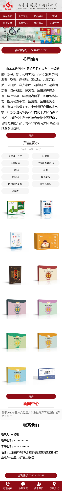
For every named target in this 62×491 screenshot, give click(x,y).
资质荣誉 (7, 23)
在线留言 (38, 23)
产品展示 (38, 16)
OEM (54, 16)
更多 (31, 135)
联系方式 (54, 23)
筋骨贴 (15, 177)
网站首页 (7, 16)
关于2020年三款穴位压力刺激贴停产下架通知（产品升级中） (31, 414)
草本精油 (15, 163)
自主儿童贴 (45, 184)
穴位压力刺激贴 (46, 163)
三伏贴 (15, 170)
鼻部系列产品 (15, 156)
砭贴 (45, 170)
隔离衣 (15, 191)
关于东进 (23, 16)
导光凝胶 (45, 177)
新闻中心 (23, 23)
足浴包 (45, 156)
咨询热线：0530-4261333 (31, 50)
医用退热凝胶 (15, 184)
